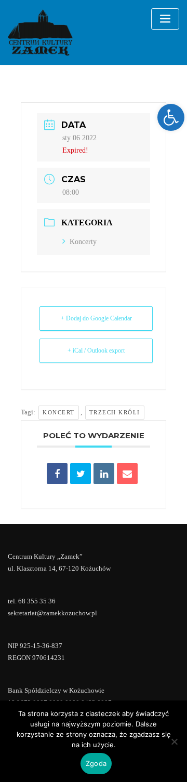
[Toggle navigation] (165, 19)
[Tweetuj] (80, 473)
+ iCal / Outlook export (96, 350)
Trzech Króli (114, 412)
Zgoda (96, 763)
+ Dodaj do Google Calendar (96, 318)
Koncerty (83, 242)
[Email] (127, 473)
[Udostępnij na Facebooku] (57, 473)
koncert (59, 412)
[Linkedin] (104, 473)
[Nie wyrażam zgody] (174, 741)
